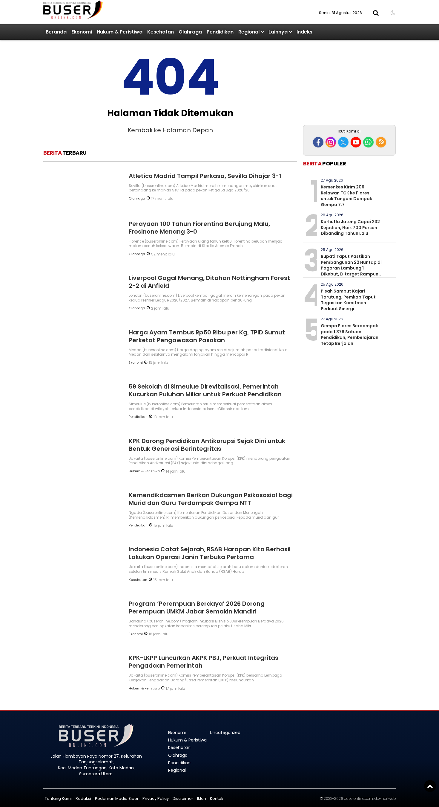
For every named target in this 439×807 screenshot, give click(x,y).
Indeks (304, 31)
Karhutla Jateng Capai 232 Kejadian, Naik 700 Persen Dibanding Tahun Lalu (350, 227)
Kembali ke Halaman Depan (170, 130)
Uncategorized (225, 733)
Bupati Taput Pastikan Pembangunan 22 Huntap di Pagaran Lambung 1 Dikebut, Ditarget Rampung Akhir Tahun (351, 268)
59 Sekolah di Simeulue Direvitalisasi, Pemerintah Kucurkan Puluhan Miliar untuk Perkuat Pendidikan (205, 390)
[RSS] (381, 142)
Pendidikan (220, 31)
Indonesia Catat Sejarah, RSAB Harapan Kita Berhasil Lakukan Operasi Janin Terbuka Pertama (210, 553)
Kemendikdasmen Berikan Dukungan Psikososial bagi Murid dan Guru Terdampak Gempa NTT (211, 499)
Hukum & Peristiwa (119, 31)
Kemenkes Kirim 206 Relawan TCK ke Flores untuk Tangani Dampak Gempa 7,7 (346, 196)
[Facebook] (318, 142)
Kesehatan (160, 31)
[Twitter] (343, 142)
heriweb (389, 798)
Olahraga (190, 31)
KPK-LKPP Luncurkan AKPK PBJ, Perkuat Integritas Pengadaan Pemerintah (203, 662)
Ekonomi (81, 31)
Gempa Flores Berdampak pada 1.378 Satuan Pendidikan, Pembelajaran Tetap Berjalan (349, 334)
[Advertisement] (349, 83)
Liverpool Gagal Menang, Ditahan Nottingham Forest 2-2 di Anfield (209, 282)
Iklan (201, 798)
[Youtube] (356, 142)
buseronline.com (358, 798)
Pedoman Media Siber (117, 798)
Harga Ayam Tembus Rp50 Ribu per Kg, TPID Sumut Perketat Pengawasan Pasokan (207, 336)
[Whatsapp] (368, 142)
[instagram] (331, 142)
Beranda (56, 31)
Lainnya (278, 31)
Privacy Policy (155, 798)
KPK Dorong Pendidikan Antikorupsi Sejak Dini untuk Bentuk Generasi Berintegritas (207, 445)
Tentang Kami (58, 798)
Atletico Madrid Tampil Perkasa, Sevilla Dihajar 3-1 (205, 176)
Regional (249, 31)
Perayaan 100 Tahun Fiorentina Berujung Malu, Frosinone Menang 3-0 (199, 228)
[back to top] (430, 786)
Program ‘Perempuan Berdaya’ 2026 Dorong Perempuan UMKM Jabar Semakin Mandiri (197, 607)
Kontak (216, 798)
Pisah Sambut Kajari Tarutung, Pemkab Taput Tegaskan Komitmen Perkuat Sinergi (348, 300)
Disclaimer (183, 798)
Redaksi (83, 798)
